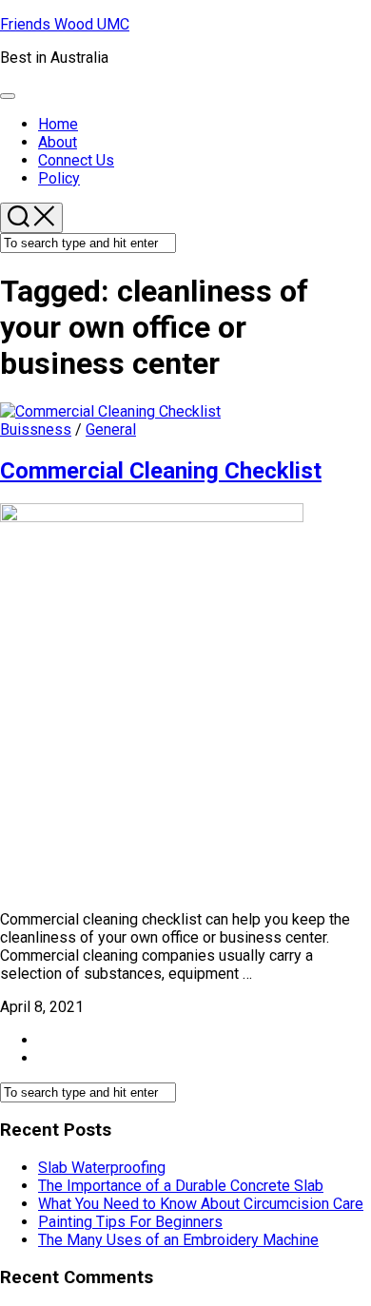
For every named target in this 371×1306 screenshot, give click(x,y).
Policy (59, 178)
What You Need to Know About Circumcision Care (200, 1204)
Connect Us (76, 160)
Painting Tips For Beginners (130, 1222)
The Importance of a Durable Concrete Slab (180, 1186)
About (57, 142)
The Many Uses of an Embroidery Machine (178, 1240)
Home (58, 124)
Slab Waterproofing (102, 1168)
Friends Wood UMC (64, 24)
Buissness (35, 429)
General (111, 429)
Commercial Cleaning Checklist (161, 471)
